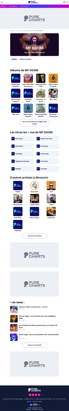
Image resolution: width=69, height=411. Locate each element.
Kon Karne (44, 161)
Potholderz (19, 146)
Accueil (12, 30)
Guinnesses (45, 154)
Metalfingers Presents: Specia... (15, 86)
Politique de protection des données (43, 399)
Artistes (17, 30)
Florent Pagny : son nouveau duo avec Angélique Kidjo (37, 317)
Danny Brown (17, 205)
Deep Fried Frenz (46, 139)
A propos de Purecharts (8, 399)
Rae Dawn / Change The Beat (53, 116)
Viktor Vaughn (34, 218)
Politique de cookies (29, 399)
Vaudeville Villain (28, 100)
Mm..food (15, 114)
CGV (58, 399)
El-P (51, 192)
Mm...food (53, 99)
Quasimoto (51, 218)
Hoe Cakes (19, 139)
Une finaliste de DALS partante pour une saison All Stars (38, 326)
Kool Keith (17, 218)
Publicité (29, 401)
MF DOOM (34, 47)
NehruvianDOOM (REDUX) (41, 115)
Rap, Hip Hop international (34, 52)
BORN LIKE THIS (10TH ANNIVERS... (40, 86)
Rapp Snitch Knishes (22, 161)
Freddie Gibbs (34, 205)
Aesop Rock (34, 192)
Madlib (17, 192)
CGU (54, 399)
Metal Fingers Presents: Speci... (53, 86)
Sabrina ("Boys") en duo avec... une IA (33, 307)
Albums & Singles (25, 59)
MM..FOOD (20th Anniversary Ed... (28, 86)
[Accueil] (33, 2)
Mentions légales (19, 399)
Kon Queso (44, 146)
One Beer (44, 169)
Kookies (18, 169)
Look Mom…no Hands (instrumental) (41, 101)
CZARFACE (17, 231)
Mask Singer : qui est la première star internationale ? (39, 335)
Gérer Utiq (62, 399)
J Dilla (51, 205)
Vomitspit (19, 154)
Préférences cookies (37, 401)
